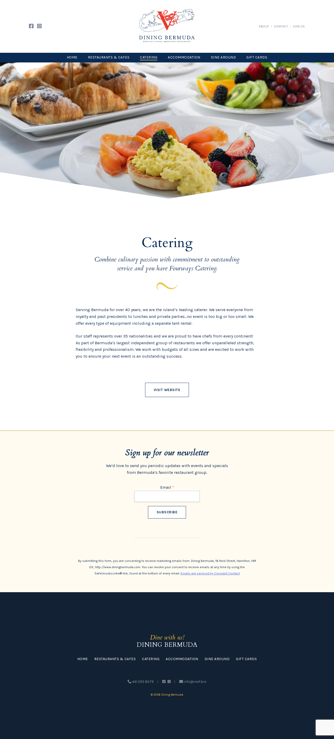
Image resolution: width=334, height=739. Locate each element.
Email (167, 487)
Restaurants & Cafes (109, 57)
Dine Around (223, 57)
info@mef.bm (194, 681)
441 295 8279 (142, 681)
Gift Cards (256, 57)
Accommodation (184, 57)
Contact (281, 26)
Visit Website (167, 390)
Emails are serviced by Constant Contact (210, 573)
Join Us (299, 26)
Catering (148, 57)
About (264, 26)
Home (72, 57)
